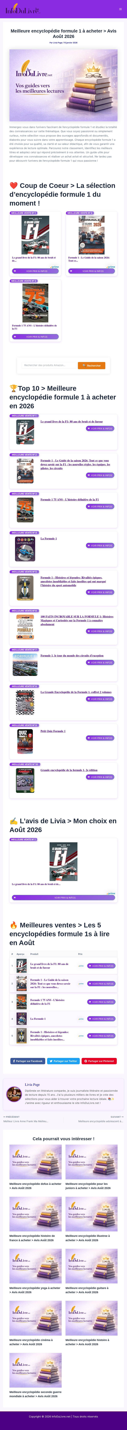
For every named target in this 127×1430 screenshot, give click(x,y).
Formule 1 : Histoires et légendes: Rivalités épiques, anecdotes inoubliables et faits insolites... (49, 1035)
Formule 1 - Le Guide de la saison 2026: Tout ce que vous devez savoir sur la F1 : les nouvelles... (50, 983)
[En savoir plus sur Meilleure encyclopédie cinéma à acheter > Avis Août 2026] (35, 1317)
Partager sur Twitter (65, 1061)
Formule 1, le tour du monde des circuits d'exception (72, 655)
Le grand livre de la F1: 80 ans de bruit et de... (34, 259)
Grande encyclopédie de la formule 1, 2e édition (69, 770)
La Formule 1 (49, 538)
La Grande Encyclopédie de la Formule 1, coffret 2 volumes (76, 692)
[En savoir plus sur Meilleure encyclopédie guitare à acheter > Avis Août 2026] (92, 1265)
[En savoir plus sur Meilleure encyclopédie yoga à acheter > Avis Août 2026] (35, 1265)
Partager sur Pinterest (101, 1061)
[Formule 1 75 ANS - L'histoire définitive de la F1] (35, 303)
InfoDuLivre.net (61, 1416)
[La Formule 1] (25, 549)
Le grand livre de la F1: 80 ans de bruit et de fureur (72, 421)
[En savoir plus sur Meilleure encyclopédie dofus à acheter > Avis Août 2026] (35, 1161)
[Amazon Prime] (54, 267)
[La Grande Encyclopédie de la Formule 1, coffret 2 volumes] (25, 702)
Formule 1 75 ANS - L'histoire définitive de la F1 (34, 327)
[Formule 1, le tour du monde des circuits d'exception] (25, 665)
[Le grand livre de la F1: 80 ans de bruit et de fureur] (35, 235)
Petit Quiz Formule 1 (53, 731)
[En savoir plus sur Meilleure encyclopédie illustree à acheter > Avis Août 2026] (92, 1213)
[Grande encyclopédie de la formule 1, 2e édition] (25, 780)
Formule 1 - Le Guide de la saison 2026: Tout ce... (89, 259)
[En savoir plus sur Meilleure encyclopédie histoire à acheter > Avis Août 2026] (92, 1317)
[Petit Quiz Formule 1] (25, 741)
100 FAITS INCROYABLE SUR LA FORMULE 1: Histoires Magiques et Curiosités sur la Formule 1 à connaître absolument (77, 620)
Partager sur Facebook (29, 1061)
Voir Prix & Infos (37, 271)
